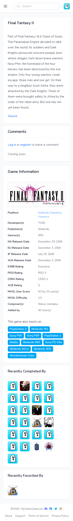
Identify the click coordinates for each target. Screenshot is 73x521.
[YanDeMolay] (13, 458)
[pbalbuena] (25, 434)
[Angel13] (25, 446)
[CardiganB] (49, 386)
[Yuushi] (37, 410)
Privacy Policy (60, 516)
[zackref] (37, 422)
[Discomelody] (25, 398)
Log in (12, 145)
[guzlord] (25, 410)
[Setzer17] (13, 422)
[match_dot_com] (37, 434)
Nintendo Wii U (19, 349)
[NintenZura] (25, 386)
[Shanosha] (49, 422)
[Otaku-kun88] (37, 398)
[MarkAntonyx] (49, 398)
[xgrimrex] (25, 422)
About (8, 516)
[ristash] (37, 386)
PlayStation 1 (52, 335)
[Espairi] (13, 386)
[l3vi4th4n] (37, 446)
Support (20, 516)
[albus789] (13, 398)
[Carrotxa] (13, 410)
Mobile (14, 342)
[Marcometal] (49, 446)
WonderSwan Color (22, 355)
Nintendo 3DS (42, 349)
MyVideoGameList (32, 509)
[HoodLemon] (13, 434)
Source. (13, 116)
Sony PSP (16, 335)
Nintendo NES (31, 342)
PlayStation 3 (18, 329)
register (25, 145)
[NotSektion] (49, 410)
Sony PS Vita (53, 342)
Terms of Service (38, 516)
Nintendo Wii (40, 329)
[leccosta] (49, 434)
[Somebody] (13, 446)
